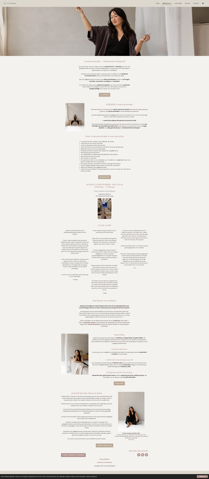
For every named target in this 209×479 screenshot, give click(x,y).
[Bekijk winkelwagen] (203, 3)
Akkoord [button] (202, 476)
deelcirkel (116, 320)
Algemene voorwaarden (104, 462)
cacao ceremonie (93, 324)
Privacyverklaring (104, 459)
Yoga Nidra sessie (89, 322)
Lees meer (131, 439)
